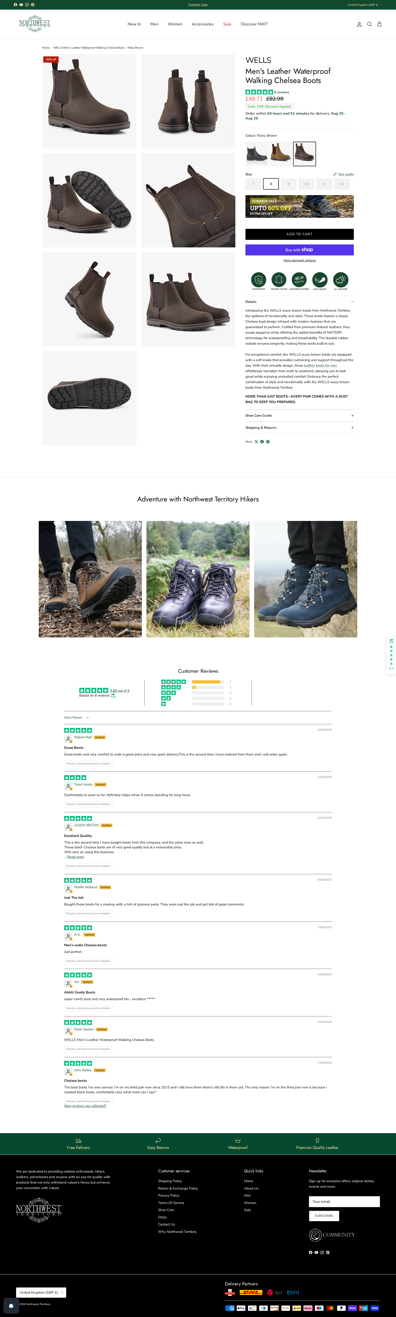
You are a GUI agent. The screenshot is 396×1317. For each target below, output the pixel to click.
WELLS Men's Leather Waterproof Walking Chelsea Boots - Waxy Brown (98, 47)
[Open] (11, 1306)
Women (250, 1203)
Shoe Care (166, 1210)
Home (46, 47)
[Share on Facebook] (262, 441)
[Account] (358, 24)
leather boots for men (320, 365)
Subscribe (324, 1216)
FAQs (162, 1217)
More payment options (299, 260)
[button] (259, 92)
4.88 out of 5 (119, 690)
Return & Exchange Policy (178, 1188)
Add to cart (299, 234)
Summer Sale (198, 5)
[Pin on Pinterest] (268, 441)
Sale (247, 1210)
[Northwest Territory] (34, 24)
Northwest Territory (38, 1304)
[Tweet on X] (256, 441)
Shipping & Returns (260, 427)
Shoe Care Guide (258, 415)
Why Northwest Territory (177, 1231)
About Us (251, 1188)
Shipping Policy (170, 1181)
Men (247, 1195)
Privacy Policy (168, 1195)
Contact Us (166, 1224)
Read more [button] (75, 857)
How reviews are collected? (85, 1106)
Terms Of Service (171, 1203)
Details (250, 301)
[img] (78, 730)
